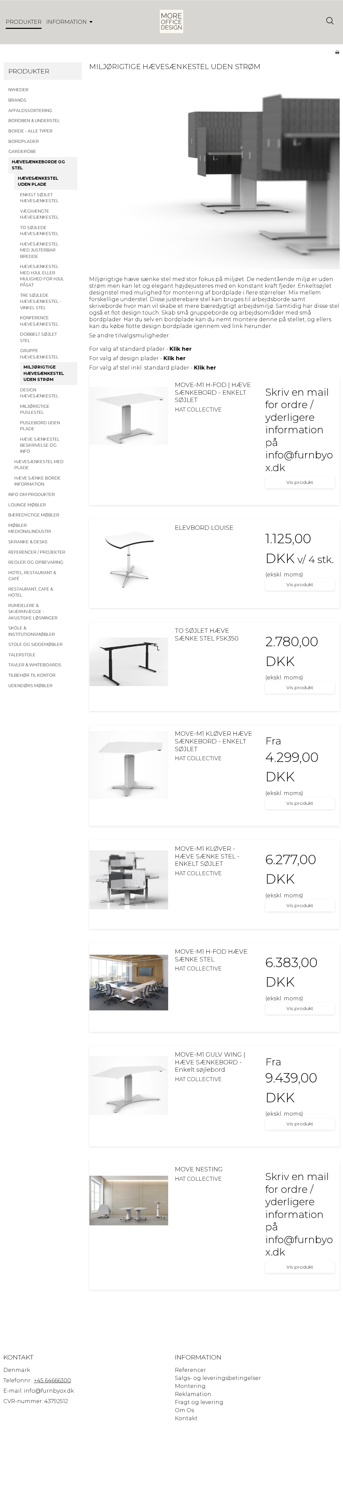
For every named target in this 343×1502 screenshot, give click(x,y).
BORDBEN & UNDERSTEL (34, 120)
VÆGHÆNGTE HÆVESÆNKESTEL (39, 214)
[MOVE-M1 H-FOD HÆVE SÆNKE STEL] (128, 982)
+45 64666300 (52, 1380)
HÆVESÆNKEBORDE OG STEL (38, 164)
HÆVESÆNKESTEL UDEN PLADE (38, 181)
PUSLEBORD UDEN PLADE (40, 425)
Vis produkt (299, 482)
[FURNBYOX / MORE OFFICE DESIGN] (171, 21)
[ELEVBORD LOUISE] (128, 558)
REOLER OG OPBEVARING (35, 562)
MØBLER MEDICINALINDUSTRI (29, 528)
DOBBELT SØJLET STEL (38, 337)
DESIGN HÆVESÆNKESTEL (39, 392)
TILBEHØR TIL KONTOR (32, 675)
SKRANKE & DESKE (28, 541)
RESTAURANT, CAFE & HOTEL (30, 592)
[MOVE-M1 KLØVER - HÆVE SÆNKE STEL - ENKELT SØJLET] (128, 879)
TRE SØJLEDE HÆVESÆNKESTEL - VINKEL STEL (40, 301)
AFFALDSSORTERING (30, 110)
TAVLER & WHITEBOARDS (34, 664)
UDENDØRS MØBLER (30, 685)
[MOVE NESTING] (128, 1200)
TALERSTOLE (22, 654)
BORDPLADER (23, 141)
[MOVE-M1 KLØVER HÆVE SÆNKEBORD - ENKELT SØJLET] (128, 764)
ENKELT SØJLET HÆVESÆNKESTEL (39, 197)
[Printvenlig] (337, 52)
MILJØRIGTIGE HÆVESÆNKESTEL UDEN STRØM (43, 373)
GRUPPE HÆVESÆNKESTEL (39, 353)
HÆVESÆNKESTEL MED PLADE (39, 464)
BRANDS (17, 100)
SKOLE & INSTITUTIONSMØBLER (31, 630)
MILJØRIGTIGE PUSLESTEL (35, 409)
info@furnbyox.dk (49, 1391)
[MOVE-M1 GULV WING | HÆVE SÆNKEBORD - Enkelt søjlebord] (128, 1085)
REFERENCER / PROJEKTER (36, 552)
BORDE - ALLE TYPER (30, 130)
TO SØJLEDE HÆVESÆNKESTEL (39, 230)
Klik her (180, 349)
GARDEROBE (22, 151)
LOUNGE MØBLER (27, 504)
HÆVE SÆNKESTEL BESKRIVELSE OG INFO (40, 445)
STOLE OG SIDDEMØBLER (35, 644)
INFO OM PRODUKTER (31, 494)
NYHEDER (18, 89)
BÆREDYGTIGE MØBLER (33, 514)
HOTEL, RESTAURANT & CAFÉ (32, 575)
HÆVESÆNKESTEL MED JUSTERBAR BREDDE (39, 250)
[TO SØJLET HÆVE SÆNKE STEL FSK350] (128, 661)
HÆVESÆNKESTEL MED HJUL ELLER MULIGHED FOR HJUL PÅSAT (42, 275)
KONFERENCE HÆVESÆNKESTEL (39, 320)
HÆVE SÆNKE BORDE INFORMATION (37, 481)
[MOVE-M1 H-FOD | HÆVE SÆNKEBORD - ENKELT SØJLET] (128, 416)
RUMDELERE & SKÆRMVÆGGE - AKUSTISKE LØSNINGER (33, 611)
